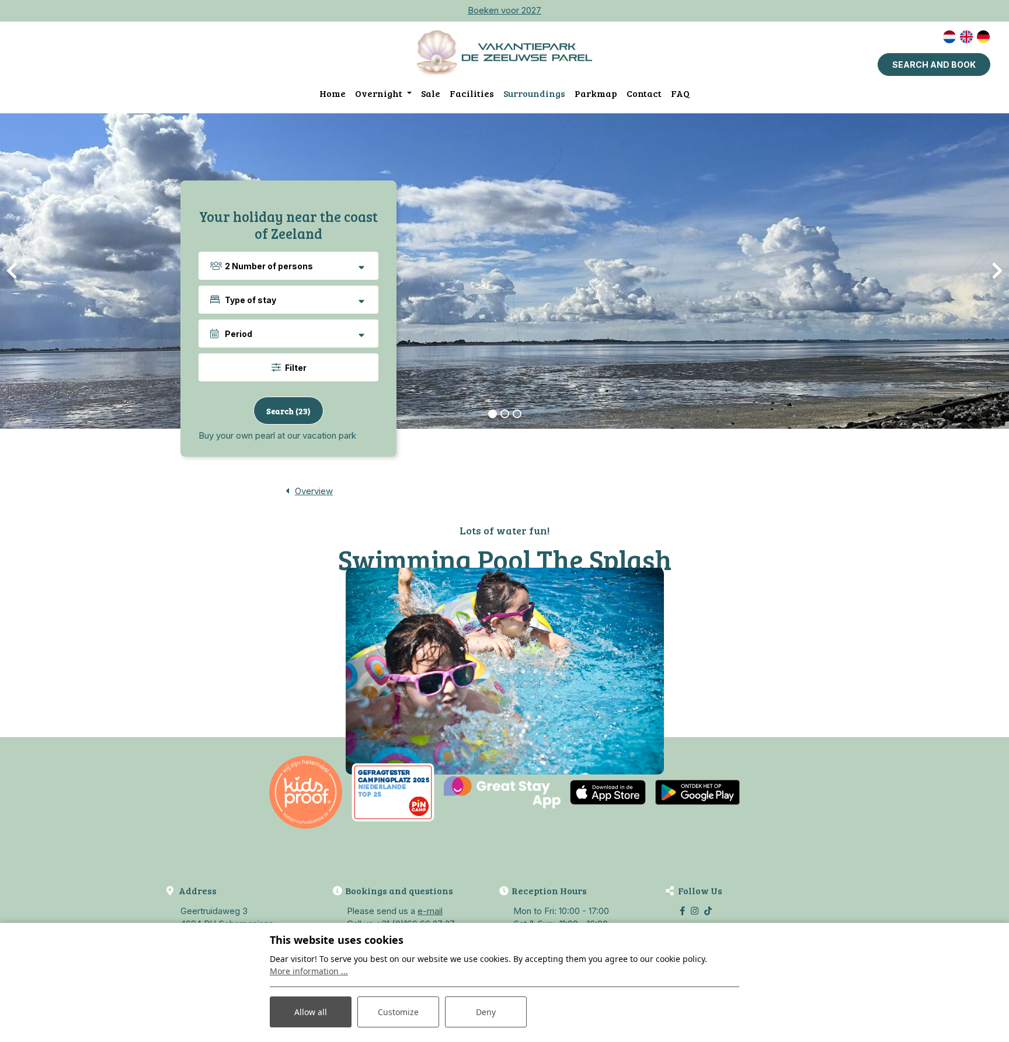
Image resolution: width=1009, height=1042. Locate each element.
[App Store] (608, 791)
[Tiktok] (708, 910)
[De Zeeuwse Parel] (504, 52)
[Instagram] (694, 910)
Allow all (310, 1011)
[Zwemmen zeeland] (505, 671)
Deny (486, 1011)
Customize (398, 1011)
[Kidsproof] (305, 791)
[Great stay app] (502, 791)
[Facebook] (682, 910)
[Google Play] (697, 791)
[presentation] (11, 271)
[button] (492, 414)
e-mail (430, 910)
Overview (314, 490)
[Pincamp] (393, 791)
